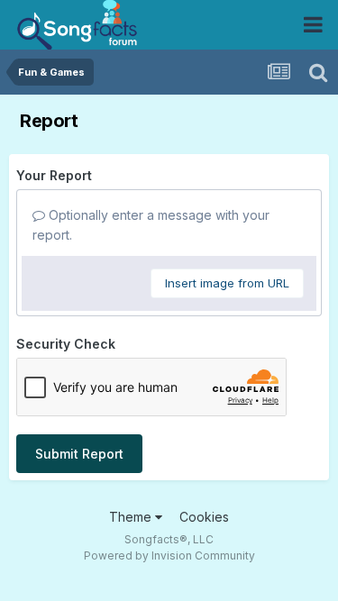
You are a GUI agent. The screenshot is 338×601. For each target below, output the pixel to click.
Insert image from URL (227, 283)
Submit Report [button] (79, 453)
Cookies (204, 516)
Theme (132, 516)
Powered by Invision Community (169, 555)
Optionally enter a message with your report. (150, 224)
